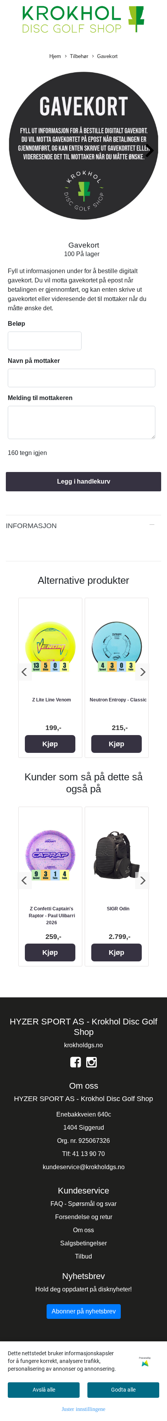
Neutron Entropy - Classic (118, 700)
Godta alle (123, 1390)
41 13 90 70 (88, 1154)
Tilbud (83, 1256)
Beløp (16, 323)
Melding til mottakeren (40, 398)
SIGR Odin (118, 908)
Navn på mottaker (34, 360)
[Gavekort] (83, 147)
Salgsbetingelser (83, 1243)
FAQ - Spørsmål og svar (83, 1203)
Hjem (55, 56)
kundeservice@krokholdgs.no (84, 1167)
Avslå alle (44, 1390)
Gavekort (107, 56)
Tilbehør (79, 56)
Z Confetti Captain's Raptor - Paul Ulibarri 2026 (52, 915)
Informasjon (31, 526)
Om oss (83, 1230)
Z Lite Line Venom (51, 700)
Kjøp (50, 744)
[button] (150, 147)
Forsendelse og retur (83, 1217)
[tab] (83, 525)
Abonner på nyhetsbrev (84, 1311)
